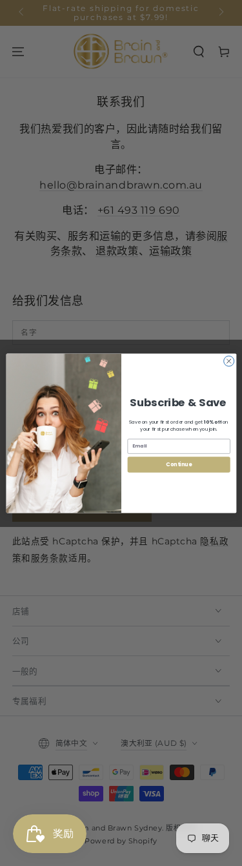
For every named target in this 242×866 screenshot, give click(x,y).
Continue (179, 464)
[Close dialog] (228, 361)
